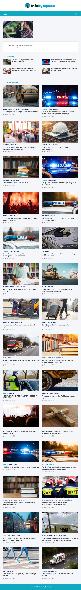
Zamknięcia (50, 287)
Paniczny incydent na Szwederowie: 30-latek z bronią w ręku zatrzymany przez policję (63, 61)
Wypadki (11, 393)
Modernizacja (47, 144)
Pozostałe (45, 251)
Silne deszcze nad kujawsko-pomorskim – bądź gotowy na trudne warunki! (19, 539)
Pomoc (5, 358)
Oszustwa (45, 216)
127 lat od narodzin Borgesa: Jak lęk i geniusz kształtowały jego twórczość (57, 361)
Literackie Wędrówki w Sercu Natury (15, 183)
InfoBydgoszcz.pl (46, 587)
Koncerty (6, 429)
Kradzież (45, 464)
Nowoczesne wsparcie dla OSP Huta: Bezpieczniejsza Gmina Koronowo (54, 503)
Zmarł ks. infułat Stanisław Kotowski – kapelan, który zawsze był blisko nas (58, 432)
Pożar (10, 358)
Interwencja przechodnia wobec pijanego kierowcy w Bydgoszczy (20, 47)
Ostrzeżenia (7, 535)
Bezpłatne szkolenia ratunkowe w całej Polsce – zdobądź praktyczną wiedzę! (24, 70)
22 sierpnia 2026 (10, 469)
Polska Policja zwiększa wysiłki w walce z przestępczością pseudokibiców (17, 255)
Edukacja (6, 144)
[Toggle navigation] (5, 13)
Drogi (44, 287)
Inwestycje (18, 322)
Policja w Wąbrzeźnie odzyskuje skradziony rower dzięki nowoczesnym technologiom (59, 468)
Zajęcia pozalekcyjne (17, 287)
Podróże (17, 109)
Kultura (5, 216)
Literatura (6, 180)
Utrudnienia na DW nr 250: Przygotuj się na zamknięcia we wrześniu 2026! (57, 290)
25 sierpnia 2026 (10, 294)
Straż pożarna (67, 500)
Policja (44, 109)
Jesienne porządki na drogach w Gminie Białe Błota (23, 61)
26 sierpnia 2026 (10, 114)
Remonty (55, 144)
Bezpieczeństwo (47, 500)
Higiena (63, 535)
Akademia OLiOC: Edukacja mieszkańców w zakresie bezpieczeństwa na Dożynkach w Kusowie (60, 539)
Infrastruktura (8, 109)
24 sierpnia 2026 (10, 436)
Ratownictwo (52, 571)
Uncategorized (8, 571)
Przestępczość (53, 109)
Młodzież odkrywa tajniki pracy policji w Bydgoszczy (21, 467)
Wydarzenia (25, 109)
